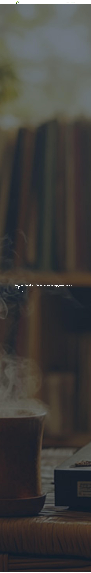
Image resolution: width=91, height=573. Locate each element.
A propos (67, 2)
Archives (73, 2)
